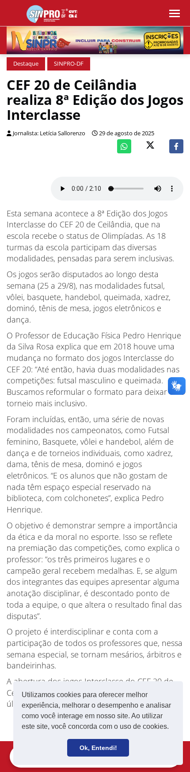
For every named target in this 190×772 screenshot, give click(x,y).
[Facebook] (176, 146)
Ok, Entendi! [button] (98, 747)
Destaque (25, 63)
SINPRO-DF (69, 63)
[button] (172, 727)
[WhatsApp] (124, 146)
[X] (150, 146)
